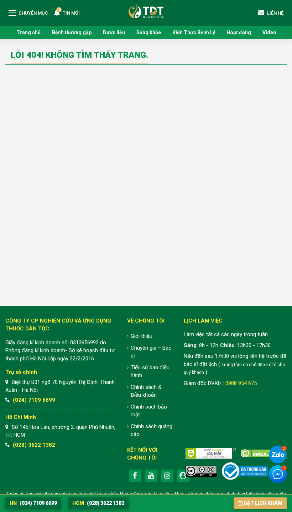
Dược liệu (114, 32)
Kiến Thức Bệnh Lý (193, 32)
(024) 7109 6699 (34, 400)
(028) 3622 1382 (34, 445)
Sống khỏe (148, 32)
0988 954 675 (241, 383)
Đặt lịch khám (263, 503)
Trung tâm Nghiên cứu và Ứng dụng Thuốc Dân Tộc (146, 10)
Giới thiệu (141, 336)
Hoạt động (238, 32)
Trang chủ (28, 32)
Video (269, 32)
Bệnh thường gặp (72, 32)
